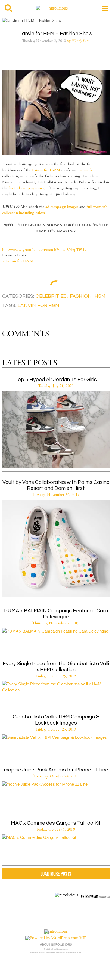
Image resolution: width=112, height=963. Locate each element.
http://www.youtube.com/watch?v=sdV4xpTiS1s (44, 250)
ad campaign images (61, 207)
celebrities (51, 296)
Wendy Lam (80, 41)
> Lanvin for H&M (17, 261)
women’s (86, 170)
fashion (81, 296)
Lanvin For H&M (38, 305)
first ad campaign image (27, 188)
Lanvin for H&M (46, 170)
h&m (100, 296)
